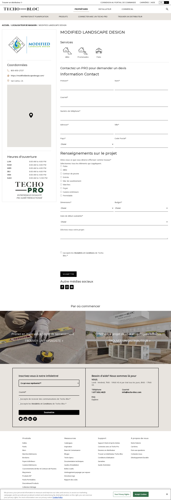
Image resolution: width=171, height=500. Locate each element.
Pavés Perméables (28, 480)
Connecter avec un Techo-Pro (92, 16)
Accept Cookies (141, 494)
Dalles (24, 443)
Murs (24, 450)
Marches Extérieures (29, 454)
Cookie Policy (58, 497)
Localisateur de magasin (24, 25)
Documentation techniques (73, 461)
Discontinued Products (30, 483)
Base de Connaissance (72, 450)
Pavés (24, 447)
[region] (85, 494)
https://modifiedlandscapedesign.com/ (27, 75)
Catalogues (68, 443)
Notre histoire (136, 443)
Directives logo (69, 476)
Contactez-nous (136, 454)
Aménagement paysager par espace (77, 472)
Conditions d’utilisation (106, 458)
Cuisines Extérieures (29, 465)
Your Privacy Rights (122, 494)
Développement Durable (140, 458)
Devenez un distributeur (106, 450)
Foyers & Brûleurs (28, 461)
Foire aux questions (138, 450)
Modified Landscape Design (52, 25)
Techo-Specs (68, 458)
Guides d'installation (71, 465)
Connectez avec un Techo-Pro (108, 447)
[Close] (167, 494)
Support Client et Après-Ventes (109, 443)
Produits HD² (27, 476)
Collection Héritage (29, 487)
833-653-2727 (17, 70)
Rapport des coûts (70, 480)
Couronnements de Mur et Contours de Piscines (39, 469)
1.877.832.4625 (99, 392)
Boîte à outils (69, 469)
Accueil (5, 25)
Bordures (25, 458)
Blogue (66, 454)
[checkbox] (114, 181)
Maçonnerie (26, 472)
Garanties (101, 461)
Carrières (134, 447)
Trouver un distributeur (11, 2)
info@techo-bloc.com (131, 392)
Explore (95, 399)
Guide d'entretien (104, 465)
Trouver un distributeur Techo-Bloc (110, 454)
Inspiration (68, 447)
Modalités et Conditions (84, 253)
